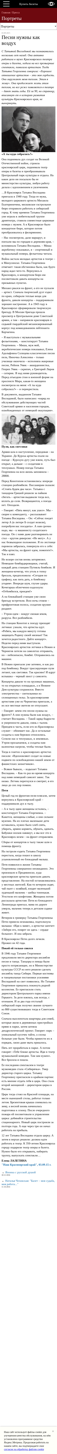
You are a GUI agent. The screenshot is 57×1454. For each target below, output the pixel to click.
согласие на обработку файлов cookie (24, 1449)
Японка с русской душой (20, 1172)
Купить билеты (28, 4)
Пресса (16, 12)
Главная (6, 12)
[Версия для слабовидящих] (51, 4)
